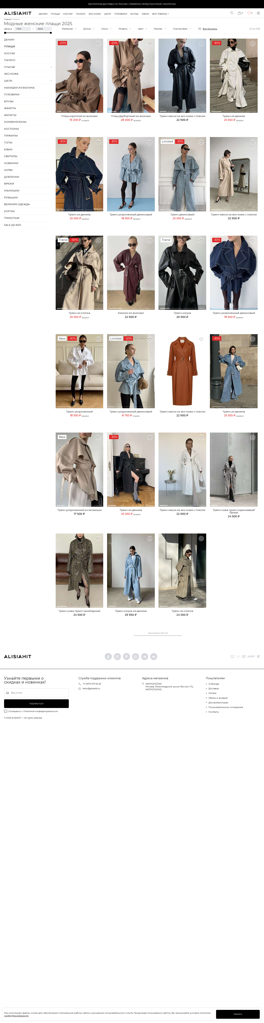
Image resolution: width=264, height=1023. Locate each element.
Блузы (134, 14)
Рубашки (11, 197)
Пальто (80, 14)
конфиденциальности (16, 1015)
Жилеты (10, 115)
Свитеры (10, 156)
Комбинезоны (15, 121)
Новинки (11, 163)
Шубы (8, 170)
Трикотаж (11, 218)
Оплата (212, 693)
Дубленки (11, 176)
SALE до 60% (12, 225)
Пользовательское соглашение (226, 707)
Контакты (214, 712)
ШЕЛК (107, 14)
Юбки (145, 14)
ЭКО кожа (95, 14)
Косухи (67, 14)
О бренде (214, 684)
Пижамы (11, 135)
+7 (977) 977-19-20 (92, 684)
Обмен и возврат (218, 698)
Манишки (11, 190)
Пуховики (120, 14)
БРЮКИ (9, 183)
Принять (237, 1014)
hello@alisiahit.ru (91, 688)
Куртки (9, 211)
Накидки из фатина (19, 87)
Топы (8, 142)
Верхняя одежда (17, 204)
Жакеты (10, 108)
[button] (59, 111)
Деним (43, 14)
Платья (9, 67)
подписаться (36, 704)
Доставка (214, 688)
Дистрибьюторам (218, 702)
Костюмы (11, 128)
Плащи (55, 14)
